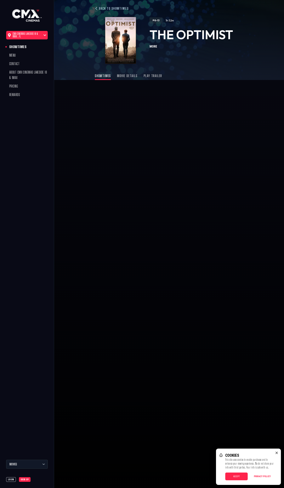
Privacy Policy (262, 476)
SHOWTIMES (103, 76)
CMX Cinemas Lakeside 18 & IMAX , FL (25, 35)
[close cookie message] (277, 453)
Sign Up (25, 479)
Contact (14, 64)
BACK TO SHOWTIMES (113, 8)
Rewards (14, 95)
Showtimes (17, 47)
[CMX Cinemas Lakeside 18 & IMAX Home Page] (27, 15)
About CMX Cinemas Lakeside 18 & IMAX (28, 75)
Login (11, 479)
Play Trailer (153, 76)
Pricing (13, 86)
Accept (236, 476)
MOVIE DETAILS (127, 76)
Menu (12, 55)
